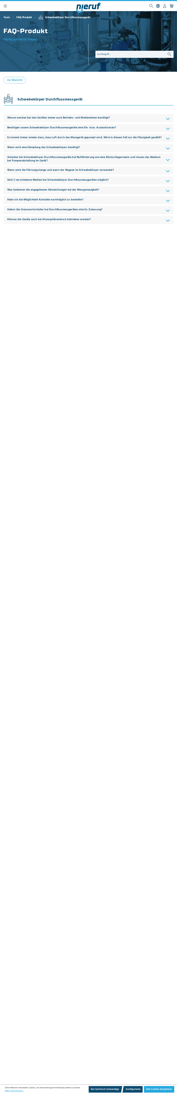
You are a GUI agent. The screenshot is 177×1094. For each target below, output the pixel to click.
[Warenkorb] (171, 6)
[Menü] (5, 6)
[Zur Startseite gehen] (88, 8)
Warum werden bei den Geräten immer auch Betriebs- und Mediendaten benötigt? (58, 118)
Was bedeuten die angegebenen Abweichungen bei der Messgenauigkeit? (53, 190)
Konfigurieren (133, 1089)
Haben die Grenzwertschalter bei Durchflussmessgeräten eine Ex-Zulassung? (54, 210)
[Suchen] (151, 6)
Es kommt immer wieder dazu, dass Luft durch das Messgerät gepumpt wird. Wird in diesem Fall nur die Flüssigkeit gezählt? (84, 137)
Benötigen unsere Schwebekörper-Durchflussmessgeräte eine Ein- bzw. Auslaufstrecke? (61, 128)
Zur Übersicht (14, 80)
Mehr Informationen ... (14, 1090)
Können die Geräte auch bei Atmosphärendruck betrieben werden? (49, 219)
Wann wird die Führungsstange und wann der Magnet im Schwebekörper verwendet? (61, 170)
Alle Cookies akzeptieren (159, 1089)
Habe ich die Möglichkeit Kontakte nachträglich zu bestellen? (45, 200)
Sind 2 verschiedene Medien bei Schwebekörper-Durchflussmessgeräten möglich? (58, 180)
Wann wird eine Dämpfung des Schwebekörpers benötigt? (43, 147)
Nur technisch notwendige (105, 1089)
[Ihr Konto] (164, 6)
